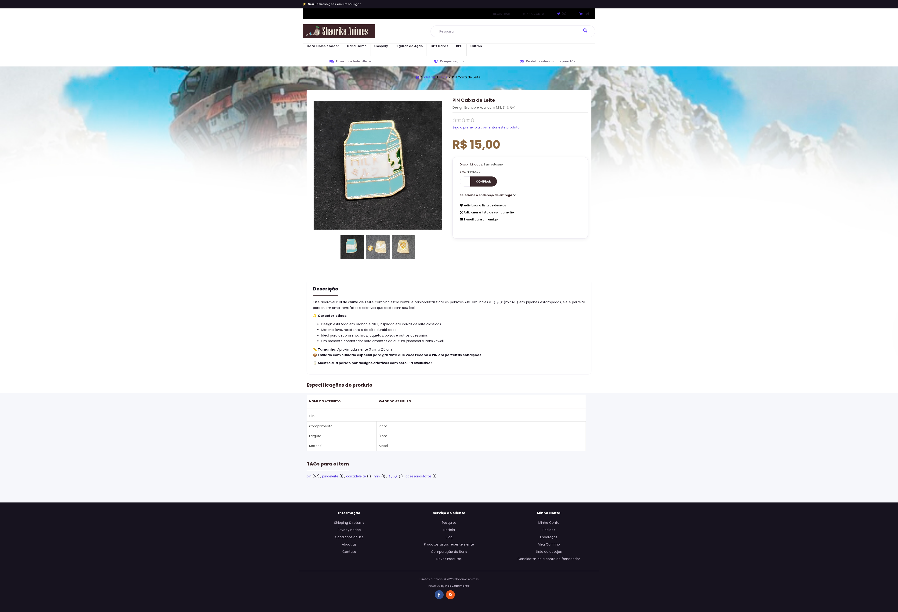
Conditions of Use (349, 537)
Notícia (449, 530)
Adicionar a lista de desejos (485, 205)
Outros (476, 46)
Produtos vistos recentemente (449, 544)
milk (377, 476)
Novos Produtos (449, 559)
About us (349, 544)
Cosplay (381, 46)
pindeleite (330, 476)
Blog (449, 537)
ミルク (393, 476)
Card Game (356, 46)
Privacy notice (349, 530)
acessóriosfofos (418, 476)
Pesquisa (449, 522)
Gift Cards (439, 46)
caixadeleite (356, 476)
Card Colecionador (323, 46)
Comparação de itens (449, 551)
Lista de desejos (549, 551)
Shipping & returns (349, 522)
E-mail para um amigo (481, 219)
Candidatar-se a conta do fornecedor (549, 559)
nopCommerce (457, 586)
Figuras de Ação (409, 46)
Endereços (548, 537)
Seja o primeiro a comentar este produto (486, 127)
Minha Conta (533, 14)
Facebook (439, 594)
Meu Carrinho (549, 544)
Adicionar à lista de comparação (489, 212)
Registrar (501, 14)
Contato (349, 551)
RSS (450, 594)
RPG (459, 46)
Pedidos (549, 530)
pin (309, 476)
